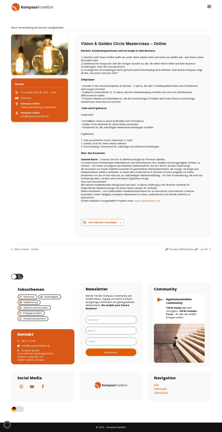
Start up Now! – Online (26, 249)
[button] (209, 6)
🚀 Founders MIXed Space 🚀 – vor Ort (186, 249)
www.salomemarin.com (147, 200)
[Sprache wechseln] (17, 409)
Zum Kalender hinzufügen (102, 222)
